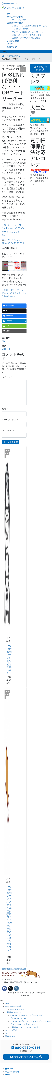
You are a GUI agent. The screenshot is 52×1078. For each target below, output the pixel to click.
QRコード (6, 349)
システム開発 (11, 1030)
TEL (8, 1074)
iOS (22, 69)
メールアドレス (10, 419)
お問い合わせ (13, 1071)
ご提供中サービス (13, 1012)
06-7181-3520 (10, 3)
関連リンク (10, 1036)
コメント (7, 377)
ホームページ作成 (13, 1006)
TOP (7, 1003)
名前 (5, 409)
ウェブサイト (8, 430)
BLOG (8, 1033)
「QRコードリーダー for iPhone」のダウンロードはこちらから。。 (14, 293)
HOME (10, 1068)
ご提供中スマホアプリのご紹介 (26, 37)
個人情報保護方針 (18, 968)
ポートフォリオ (19, 19)
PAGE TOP (48, 1043)
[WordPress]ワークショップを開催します (9, 659)
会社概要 (6, 968)
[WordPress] (7, 540)
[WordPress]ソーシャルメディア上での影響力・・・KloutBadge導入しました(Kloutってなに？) (9, 919)
